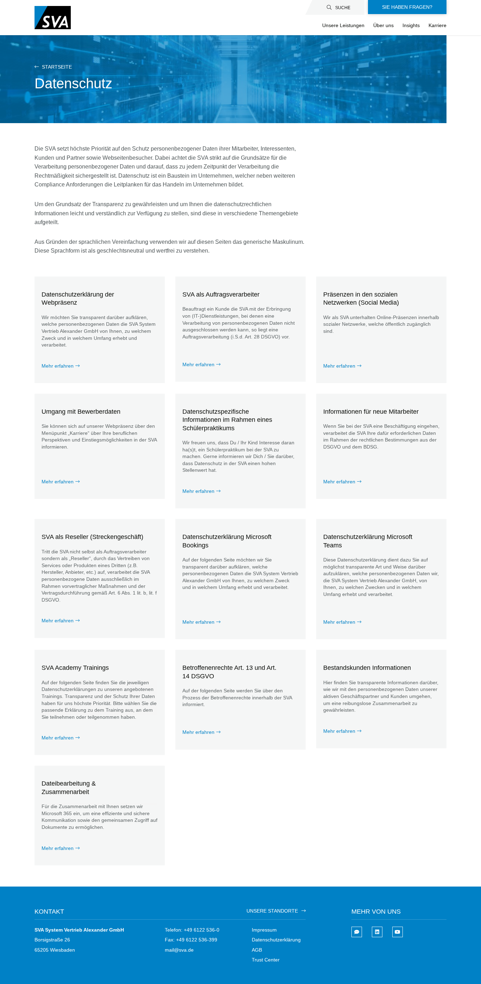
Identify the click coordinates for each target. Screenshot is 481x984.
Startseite (56, 67)
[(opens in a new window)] (377, 932)
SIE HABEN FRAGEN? (407, 7)
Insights (411, 25)
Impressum (264, 930)
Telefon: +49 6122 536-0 (192, 930)
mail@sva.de (179, 950)
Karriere (437, 25)
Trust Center (266, 960)
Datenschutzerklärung (276, 939)
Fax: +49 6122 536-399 (191, 939)
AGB (257, 950)
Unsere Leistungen (343, 25)
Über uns (383, 25)
